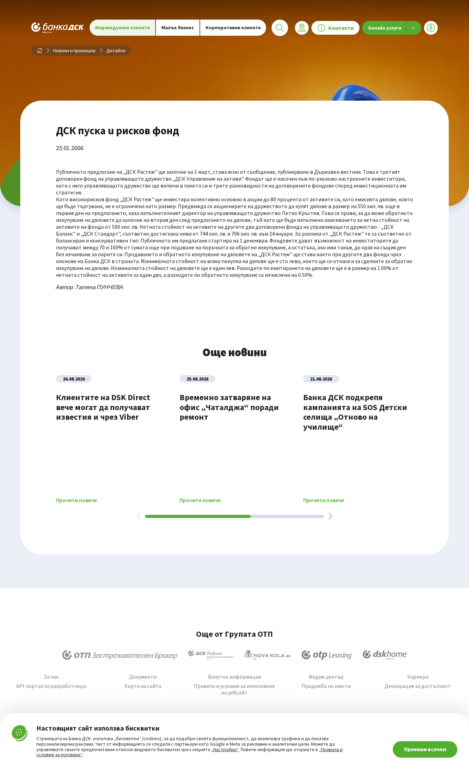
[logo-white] (57, 27)
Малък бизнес (177, 27)
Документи (143, 677)
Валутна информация (234, 677)
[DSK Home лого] (385, 655)
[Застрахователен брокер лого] (119, 655)
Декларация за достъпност (418, 686)
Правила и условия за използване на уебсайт (234, 689)
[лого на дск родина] (210, 655)
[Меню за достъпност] (431, 28)
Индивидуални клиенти (122, 27)
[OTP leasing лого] (326, 655)
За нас (51, 677)
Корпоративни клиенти (233, 27)
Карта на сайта (142, 686)
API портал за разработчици (51, 686)
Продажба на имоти (326, 686)
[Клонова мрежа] (302, 28)
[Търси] (280, 28)
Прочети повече (76, 500)
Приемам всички (425, 749)
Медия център (326, 677)
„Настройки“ (225, 750)
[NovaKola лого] (267, 655)
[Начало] (39, 50)
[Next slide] (330, 516)
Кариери (417, 677)
